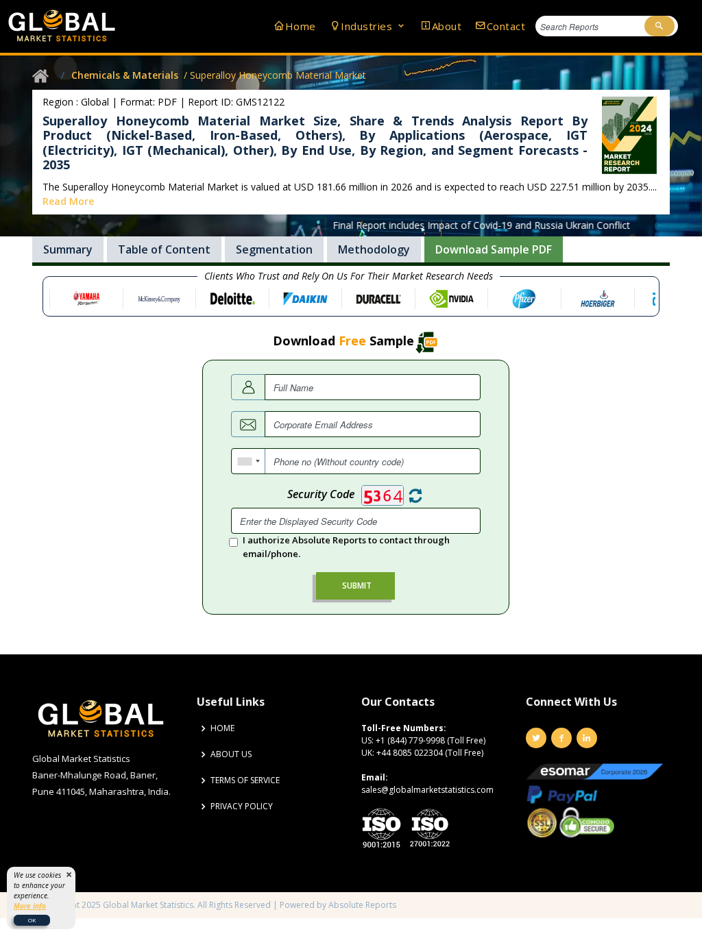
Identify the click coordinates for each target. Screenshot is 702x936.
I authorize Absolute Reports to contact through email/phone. (346, 547)
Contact (506, 26)
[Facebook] (561, 738)
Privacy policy (241, 806)
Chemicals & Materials (124, 75)
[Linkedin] (587, 738)
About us (231, 754)
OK (32, 920)
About (446, 26)
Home (300, 26)
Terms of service (245, 780)
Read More (68, 201)
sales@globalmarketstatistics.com (427, 790)
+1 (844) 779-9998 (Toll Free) (430, 740)
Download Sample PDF (493, 249)
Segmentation (274, 249)
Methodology (374, 249)
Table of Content (164, 249)
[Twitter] (536, 738)
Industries (368, 26)
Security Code (320, 494)
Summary (68, 249)
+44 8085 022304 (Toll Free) (429, 753)
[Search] (659, 26)
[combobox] (248, 461)
